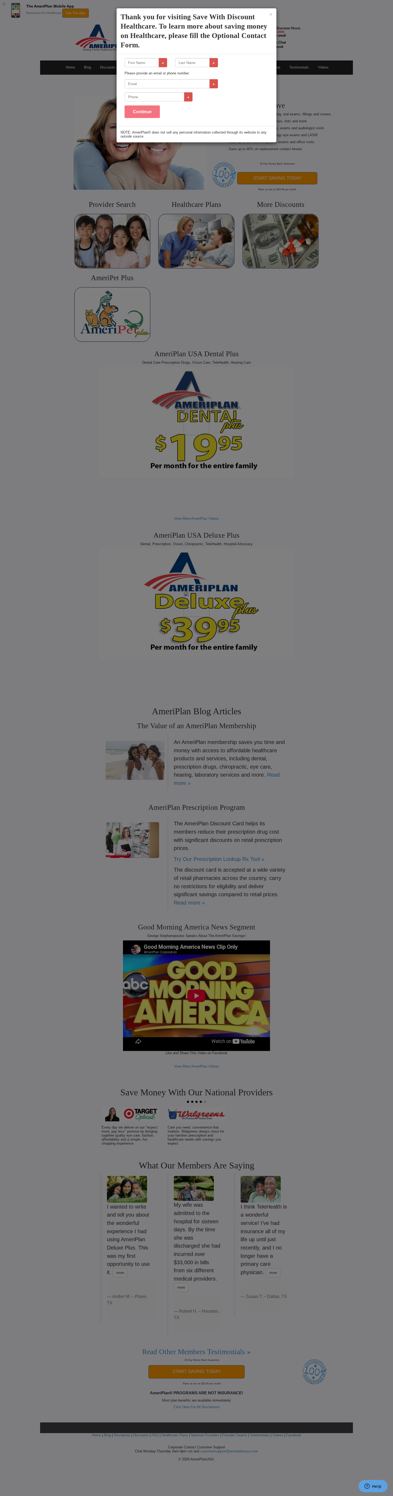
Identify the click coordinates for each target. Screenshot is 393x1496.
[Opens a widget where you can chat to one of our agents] (373, 1486)
